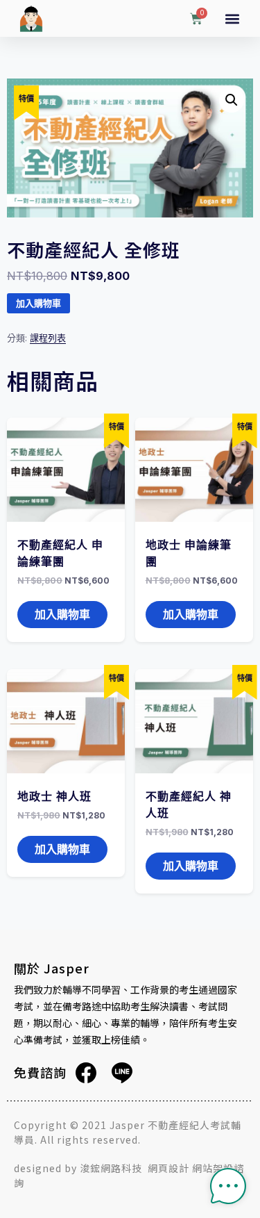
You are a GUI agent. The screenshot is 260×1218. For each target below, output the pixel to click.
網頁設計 (168, 1168)
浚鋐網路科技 (112, 1168)
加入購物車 (38, 303)
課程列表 (48, 337)
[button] (232, 18)
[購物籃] (196, 20)
